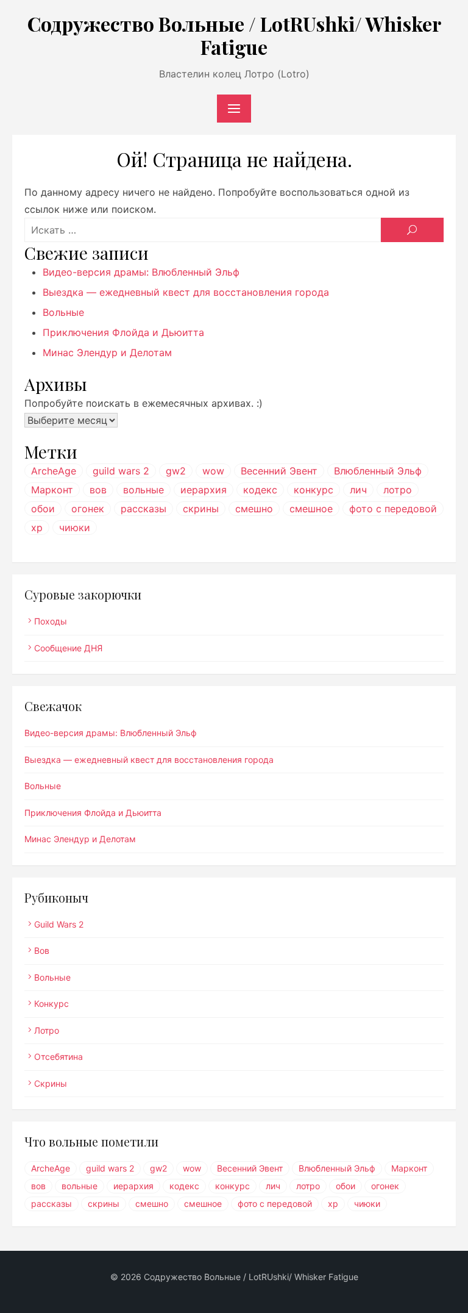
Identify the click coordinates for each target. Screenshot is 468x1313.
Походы (50, 621)
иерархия (203, 490)
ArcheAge (53, 471)
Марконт (52, 490)
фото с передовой (393, 509)
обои (43, 509)
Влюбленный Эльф (378, 471)
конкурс (313, 490)
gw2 (176, 471)
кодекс (260, 490)
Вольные (63, 312)
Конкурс (51, 1003)
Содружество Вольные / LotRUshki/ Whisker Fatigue (234, 35)
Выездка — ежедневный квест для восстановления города (186, 292)
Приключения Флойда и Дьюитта (123, 332)
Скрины (50, 1083)
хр (37, 527)
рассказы (143, 509)
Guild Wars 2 (58, 924)
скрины (201, 509)
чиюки (74, 527)
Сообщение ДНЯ (68, 648)
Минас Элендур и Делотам (107, 352)
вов (98, 490)
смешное (311, 509)
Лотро (46, 1030)
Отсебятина (58, 1056)
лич (358, 490)
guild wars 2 (121, 471)
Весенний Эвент (279, 471)
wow (213, 471)
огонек (87, 509)
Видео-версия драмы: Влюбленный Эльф (141, 272)
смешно (254, 509)
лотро (397, 490)
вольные (143, 490)
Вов (41, 950)
